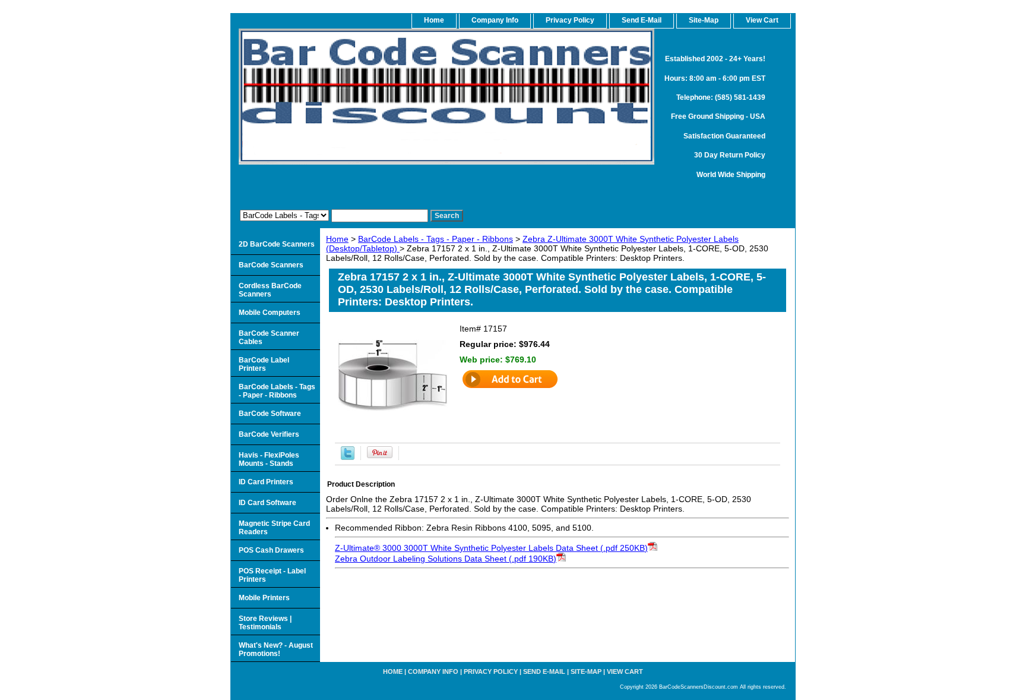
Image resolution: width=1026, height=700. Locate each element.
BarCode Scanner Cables (269, 337)
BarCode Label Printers (264, 364)
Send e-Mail (544, 671)
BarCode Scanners (271, 265)
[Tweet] (347, 457)
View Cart (625, 671)
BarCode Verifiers (269, 434)
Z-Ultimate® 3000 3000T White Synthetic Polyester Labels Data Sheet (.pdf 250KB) (491, 548)
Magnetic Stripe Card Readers (274, 527)
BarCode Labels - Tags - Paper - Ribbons (435, 239)
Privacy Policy (570, 20)
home (434, 20)
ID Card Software (267, 503)
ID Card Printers (266, 482)
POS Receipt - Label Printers (272, 575)
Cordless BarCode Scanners (270, 290)
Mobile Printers (264, 598)
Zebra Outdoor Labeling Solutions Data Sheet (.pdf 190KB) (445, 558)
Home (337, 239)
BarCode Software (270, 413)
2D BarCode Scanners (277, 244)
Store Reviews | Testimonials (265, 622)
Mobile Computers (269, 312)
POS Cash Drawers (271, 550)
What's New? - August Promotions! (276, 649)
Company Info (494, 20)
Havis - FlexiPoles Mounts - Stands (269, 459)
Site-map (586, 671)
